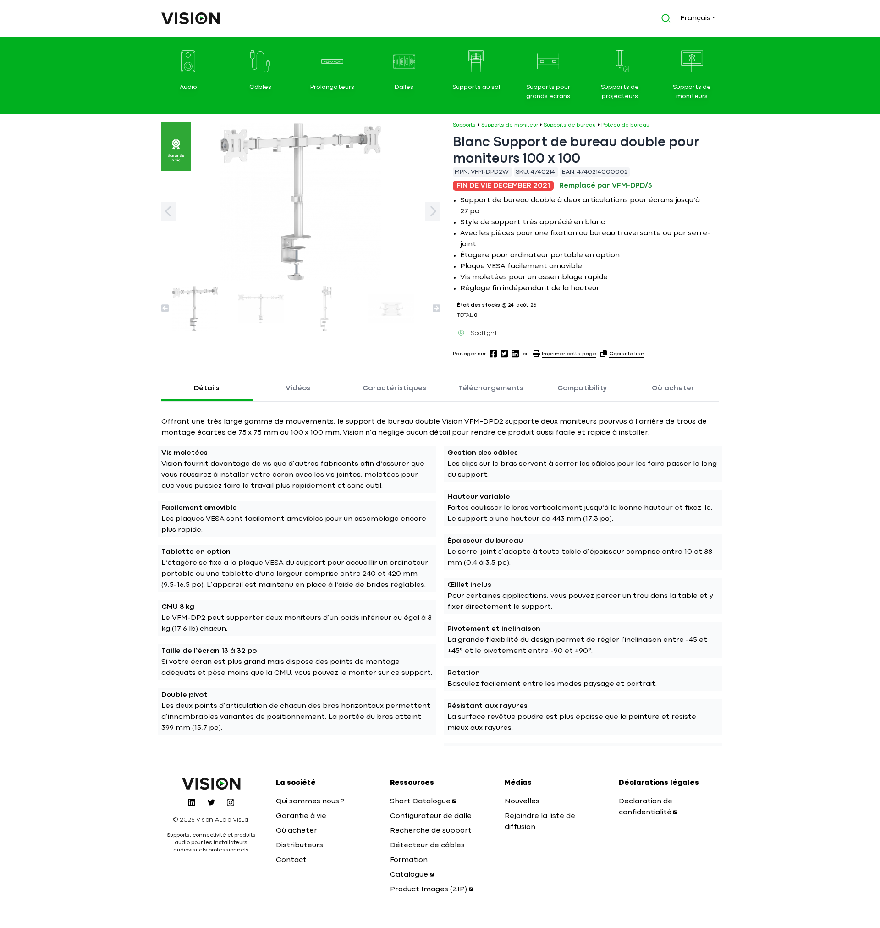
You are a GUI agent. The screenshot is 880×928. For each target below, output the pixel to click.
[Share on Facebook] (493, 353)
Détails (207, 388)
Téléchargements (490, 388)
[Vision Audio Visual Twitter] (211, 802)
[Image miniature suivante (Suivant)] (436, 308)
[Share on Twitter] (504, 353)
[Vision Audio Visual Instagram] (230, 802)
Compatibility (582, 388)
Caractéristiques (394, 388)
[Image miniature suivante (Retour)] (165, 308)
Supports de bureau (570, 125)
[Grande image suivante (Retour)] (168, 211)
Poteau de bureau (625, 125)
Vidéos (298, 388)
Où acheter (673, 388)
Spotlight (484, 333)
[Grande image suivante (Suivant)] (432, 211)
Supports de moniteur (509, 125)
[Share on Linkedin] (515, 353)
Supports (464, 125)
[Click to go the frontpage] (190, 18)
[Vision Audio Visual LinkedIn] (191, 802)
